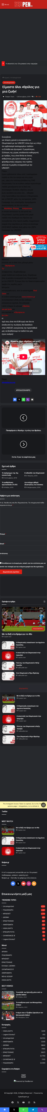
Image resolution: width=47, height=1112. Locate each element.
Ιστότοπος (4, 553)
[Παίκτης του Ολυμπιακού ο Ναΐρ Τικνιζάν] (8, 666)
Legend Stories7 (9, 939)
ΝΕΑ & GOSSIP (7, 976)
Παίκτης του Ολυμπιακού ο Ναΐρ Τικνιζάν (20, 64)
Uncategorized (15, 77)
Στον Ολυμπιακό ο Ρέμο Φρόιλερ (27, 673)
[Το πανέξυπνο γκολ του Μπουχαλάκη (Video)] (8, 1005)
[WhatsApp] (23, 399)
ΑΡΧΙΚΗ (4, 952)
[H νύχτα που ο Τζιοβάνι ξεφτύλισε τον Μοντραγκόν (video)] (8, 1015)
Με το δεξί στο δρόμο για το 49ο (17, 634)
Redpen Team (9, 96)
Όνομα (3, 534)
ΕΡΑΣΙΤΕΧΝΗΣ (8, 921)
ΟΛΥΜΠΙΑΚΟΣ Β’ (8, 969)
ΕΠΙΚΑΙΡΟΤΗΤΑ (8, 932)
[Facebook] (15, 399)
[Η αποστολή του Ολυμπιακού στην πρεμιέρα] (8, 655)
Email (2, 544)
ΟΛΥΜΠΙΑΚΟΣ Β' (9, 936)
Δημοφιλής (23, 688)
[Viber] (28, 399)
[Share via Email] (32, 399)
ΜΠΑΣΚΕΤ (7, 914)
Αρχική (6, 77)
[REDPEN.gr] (23, 4)
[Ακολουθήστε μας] (43, 805)
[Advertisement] (23, 34)
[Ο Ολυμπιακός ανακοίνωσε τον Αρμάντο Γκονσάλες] (8, 645)
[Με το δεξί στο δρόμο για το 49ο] (8, 699)
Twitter (4, 811)
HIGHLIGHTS (8, 928)
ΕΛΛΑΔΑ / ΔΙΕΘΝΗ (8, 966)
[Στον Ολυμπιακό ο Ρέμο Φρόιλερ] (8, 676)
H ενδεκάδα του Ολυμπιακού (34, 473)
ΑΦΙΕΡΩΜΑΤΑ (8, 925)
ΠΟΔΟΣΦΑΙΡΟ (23, 390)
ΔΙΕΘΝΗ (6, 917)
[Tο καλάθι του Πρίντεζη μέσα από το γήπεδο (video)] (8, 995)
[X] (19, 399)
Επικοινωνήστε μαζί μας (17, 893)
